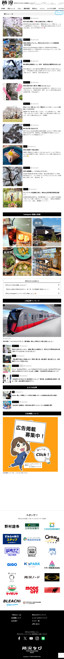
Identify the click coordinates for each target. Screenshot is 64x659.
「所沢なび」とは (16, 615)
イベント (42, 8)
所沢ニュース (11, 8)
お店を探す (14, 621)
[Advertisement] (32, 496)
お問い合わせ (36, 624)
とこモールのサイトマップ (39, 618)
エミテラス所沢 (51, 8)
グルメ (19, 8)
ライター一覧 (36, 621)
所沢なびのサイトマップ (39, 615)
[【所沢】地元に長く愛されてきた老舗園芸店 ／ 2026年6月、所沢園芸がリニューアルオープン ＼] (46, 232)
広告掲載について (16, 618)
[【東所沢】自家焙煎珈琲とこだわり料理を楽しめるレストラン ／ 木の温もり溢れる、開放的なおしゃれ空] (17, 232)
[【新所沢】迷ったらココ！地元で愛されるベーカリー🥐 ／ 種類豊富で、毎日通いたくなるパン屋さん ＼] (46, 261)
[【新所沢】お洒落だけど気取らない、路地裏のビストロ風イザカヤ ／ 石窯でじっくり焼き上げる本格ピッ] (17, 261)
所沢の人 (34, 8)
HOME (3, 8)
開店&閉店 (27, 8)
